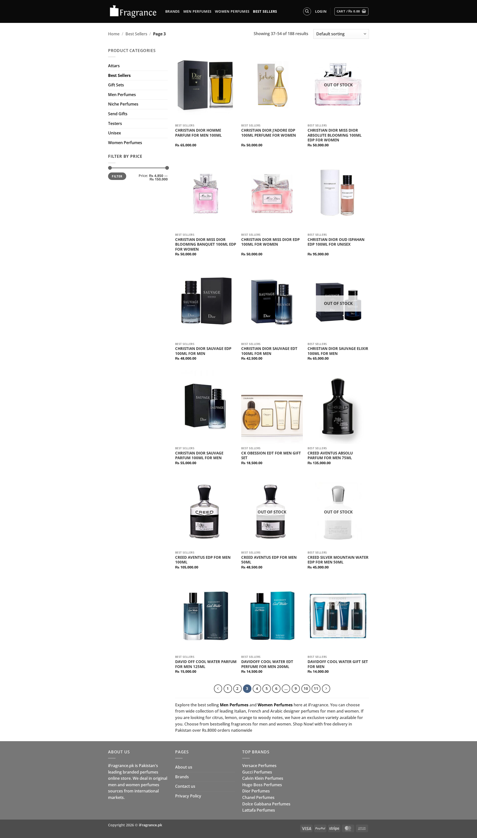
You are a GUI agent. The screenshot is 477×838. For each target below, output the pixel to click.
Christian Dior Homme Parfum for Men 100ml (198, 133)
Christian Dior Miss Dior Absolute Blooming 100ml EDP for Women (334, 135)
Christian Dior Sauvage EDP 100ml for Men (203, 351)
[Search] (307, 11)
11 (316, 688)
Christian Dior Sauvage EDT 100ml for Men (269, 351)
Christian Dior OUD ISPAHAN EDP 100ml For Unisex (336, 242)
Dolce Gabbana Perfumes (266, 804)
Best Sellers (265, 11)
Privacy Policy (188, 796)
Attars (114, 65)
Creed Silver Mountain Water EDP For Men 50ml (338, 560)
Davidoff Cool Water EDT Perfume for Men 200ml (267, 664)
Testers (115, 123)
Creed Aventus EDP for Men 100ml (203, 560)
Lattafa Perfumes (258, 810)
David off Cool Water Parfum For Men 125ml (206, 664)
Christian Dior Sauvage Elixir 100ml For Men (338, 351)
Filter (117, 176)
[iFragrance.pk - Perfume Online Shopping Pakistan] (133, 11)
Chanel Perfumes (258, 797)
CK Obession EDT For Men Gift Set (271, 455)
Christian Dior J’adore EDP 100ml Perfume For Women (268, 133)
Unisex (114, 133)
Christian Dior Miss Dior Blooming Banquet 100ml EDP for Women (205, 244)
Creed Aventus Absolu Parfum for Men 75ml (330, 455)
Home (113, 34)
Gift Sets (116, 85)
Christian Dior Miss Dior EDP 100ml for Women (270, 242)
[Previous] (218, 688)
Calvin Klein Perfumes (262, 778)
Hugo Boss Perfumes (262, 784)
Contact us (185, 786)
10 (306, 688)
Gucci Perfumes (257, 772)
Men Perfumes (197, 11)
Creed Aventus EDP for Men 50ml (269, 560)
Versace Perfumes (259, 765)
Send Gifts (117, 113)
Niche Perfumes (123, 104)
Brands (172, 11)
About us (183, 767)
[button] (320, 11)
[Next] (326, 688)
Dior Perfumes (256, 791)
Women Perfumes (232, 11)
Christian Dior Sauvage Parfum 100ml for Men (199, 455)
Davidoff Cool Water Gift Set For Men (338, 664)
